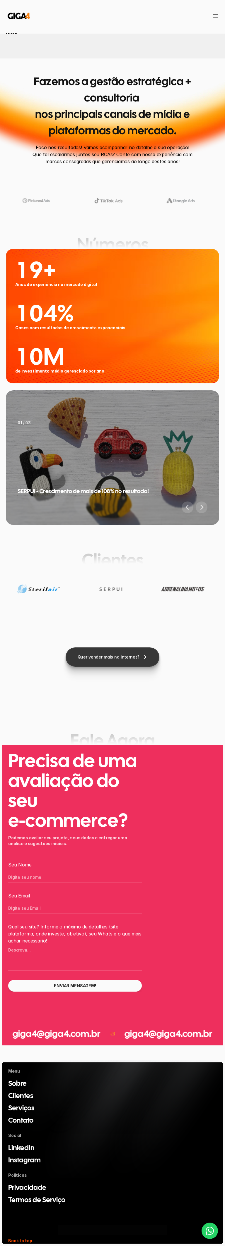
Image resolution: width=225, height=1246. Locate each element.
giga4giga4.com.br (148, 1034)
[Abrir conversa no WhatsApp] (210, 1231)
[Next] (201, 507)
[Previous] (187, 507)
